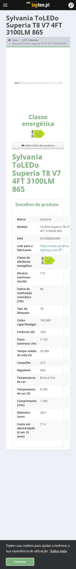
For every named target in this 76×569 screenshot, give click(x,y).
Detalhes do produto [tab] (37, 204)
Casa (14, 40)
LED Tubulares (30, 40)
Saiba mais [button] (58, 551)
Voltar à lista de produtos (39, 145)
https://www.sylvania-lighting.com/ (55, 248)
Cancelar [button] (20, 561)
